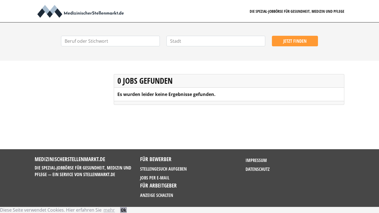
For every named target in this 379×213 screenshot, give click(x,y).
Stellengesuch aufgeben (163, 169)
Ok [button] (123, 209)
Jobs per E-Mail (154, 178)
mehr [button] (109, 210)
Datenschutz (258, 169)
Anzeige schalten (156, 195)
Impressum (256, 160)
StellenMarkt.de (99, 174)
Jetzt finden (295, 41)
